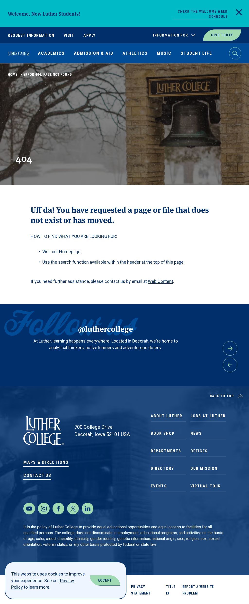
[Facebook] (58, 508)
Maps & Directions (46, 462)
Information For (170, 35)
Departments (166, 451)
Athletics (135, 53)
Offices (199, 451)
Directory (162, 468)
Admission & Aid (93, 53)
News (196, 433)
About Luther (166, 416)
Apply (89, 35)
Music (164, 53)
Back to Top (222, 396)
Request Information (31, 35)
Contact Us (37, 475)
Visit (69, 35)
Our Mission (204, 468)
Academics (51, 53)
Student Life (196, 53)
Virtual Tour (205, 486)
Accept (105, 580)
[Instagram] (44, 508)
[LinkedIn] (87, 508)
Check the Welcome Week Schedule (203, 14)
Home (13, 74)
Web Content (160, 281)
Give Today (222, 35)
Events (159, 486)
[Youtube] (29, 508)
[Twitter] (73, 508)
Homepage (69, 251)
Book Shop (163, 433)
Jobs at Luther (208, 416)
